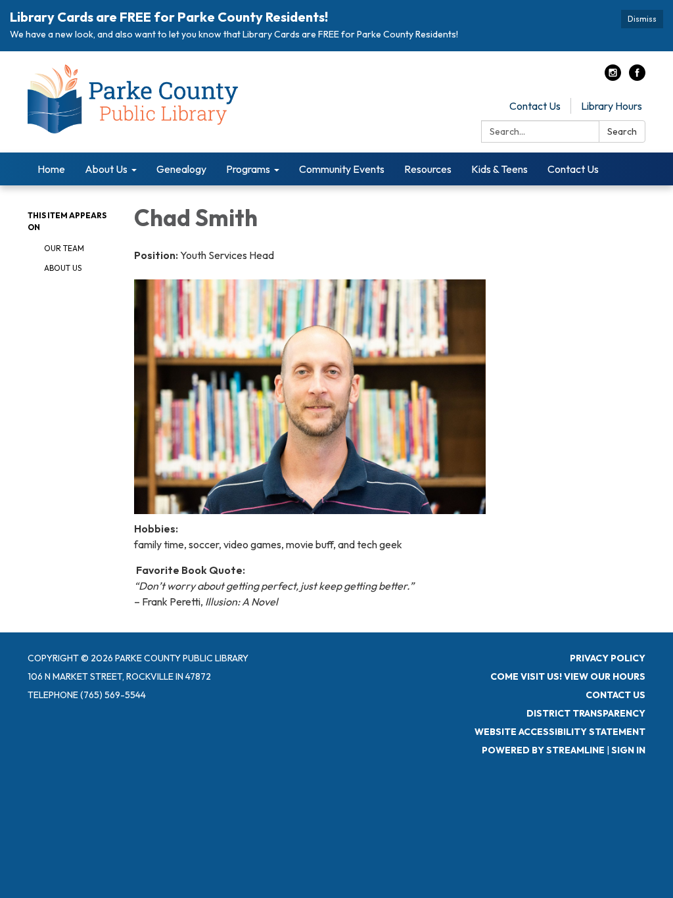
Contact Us (535, 105)
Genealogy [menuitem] (181, 169)
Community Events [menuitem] (341, 169)
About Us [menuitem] (106, 169)
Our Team (64, 248)
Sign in (628, 750)
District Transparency (585, 713)
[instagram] (613, 76)
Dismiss (642, 19)
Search (622, 131)
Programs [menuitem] (248, 169)
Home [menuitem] (51, 169)
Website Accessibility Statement (560, 732)
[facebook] (637, 76)
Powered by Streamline (543, 750)
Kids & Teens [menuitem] (499, 169)
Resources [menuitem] (428, 169)
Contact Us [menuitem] (573, 169)
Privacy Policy (607, 658)
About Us (62, 268)
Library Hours (611, 105)
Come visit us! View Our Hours (567, 676)
